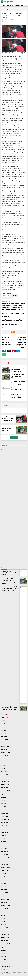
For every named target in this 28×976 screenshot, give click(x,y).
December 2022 (5, 857)
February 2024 (4, 813)
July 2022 (3, 873)
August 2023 (4, 832)
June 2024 (3, 800)
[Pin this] (14, 351)
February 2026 (4, 736)
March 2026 (4, 733)
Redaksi (15, 972)
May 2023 (3, 842)
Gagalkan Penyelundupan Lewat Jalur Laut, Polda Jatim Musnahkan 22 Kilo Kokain (12, 309)
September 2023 (5, 829)
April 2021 (3, 921)
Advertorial (15, 973)
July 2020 (3, 950)
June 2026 (3, 724)
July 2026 (3, 720)
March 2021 (4, 924)
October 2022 (4, 864)
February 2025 (4, 775)
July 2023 (3, 835)
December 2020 (5, 934)
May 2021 (3, 918)
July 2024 (3, 797)
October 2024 (4, 787)
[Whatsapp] (4, 354)
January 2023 (4, 854)
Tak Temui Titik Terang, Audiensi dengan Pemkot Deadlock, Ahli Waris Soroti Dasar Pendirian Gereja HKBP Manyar (18, 384)
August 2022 (4, 870)
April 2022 (3, 883)
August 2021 (4, 908)
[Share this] (4, 351)
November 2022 (5, 861)
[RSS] (13, 332)
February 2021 (4, 928)
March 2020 (4, 963)
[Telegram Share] (18, 351)
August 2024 (4, 794)
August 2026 (4, 717)
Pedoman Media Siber (6, 973)
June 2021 (3, 915)
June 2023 (3, 838)
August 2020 (4, 947)
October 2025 (4, 749)
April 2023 (3, 845)
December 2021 (5, 896)
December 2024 (5, 781)
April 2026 (3, 730)
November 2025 (5, 746)
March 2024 (4, 810)
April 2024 (3, 806)
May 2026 (3, 727)
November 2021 (5, 899)
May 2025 (3, 765)
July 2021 (3, 912)
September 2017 (5, 966)
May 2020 (3, 956)
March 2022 (4, 886)
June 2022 (3, 877)
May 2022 (3, 880)
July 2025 (3, 759)
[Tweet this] (9, 351)
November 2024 (5, 784)
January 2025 (4, 778)
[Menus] (26, 1)
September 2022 (5, 867)
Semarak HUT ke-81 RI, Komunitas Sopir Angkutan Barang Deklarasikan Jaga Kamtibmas (17, 371)
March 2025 (4, 771)
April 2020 (3, 959)
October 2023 (4, 826)
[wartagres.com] (8, 1)
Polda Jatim (14, 295)
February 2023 (4, 851)
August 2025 (4, 755)
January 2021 (4, 931)
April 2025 (3, 768)
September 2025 (5, 752)
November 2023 (5, 822)
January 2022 (4, 893)
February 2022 (4, 889)
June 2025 (3, 762)
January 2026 (4, 739)
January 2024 (4, 816)
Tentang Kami (21, 972)
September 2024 (5, 790)
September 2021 (5, 905)
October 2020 (4, 940)
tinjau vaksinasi (7, 298)
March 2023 (4, 848)
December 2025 (5, 743)
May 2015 (3, 969)
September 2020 (5, 944)
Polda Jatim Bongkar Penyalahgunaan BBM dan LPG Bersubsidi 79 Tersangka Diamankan (13, 315)
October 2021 (4, 902)
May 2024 (3, 803)
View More (14, 438)
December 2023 (5, 819)
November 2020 (5, 937)
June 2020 (3, 953)
